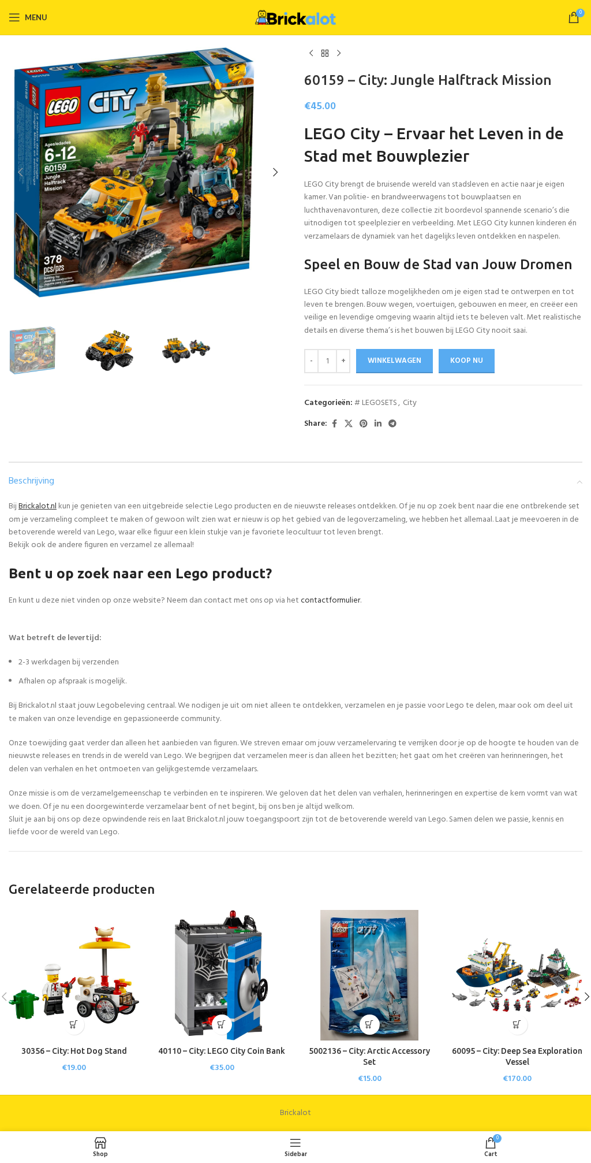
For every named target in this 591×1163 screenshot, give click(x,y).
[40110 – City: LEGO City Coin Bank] (221, 975)
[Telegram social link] (392, 424)
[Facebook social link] (334, 424)
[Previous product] (311, 54)
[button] (20, 172)
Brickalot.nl (37, 506)
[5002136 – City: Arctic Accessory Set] (369, 975)
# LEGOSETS (375, 403)
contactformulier (330, 600)
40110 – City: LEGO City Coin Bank (221, 1051)
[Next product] (339, 54)
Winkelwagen (394, 361)
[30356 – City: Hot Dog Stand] (74, 975)
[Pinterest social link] (363, 424)
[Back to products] (325, 54)
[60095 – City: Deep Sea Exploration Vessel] (517, 975)
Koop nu (466, 361)
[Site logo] (295, 17)
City (410, 403)
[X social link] (348, 424)
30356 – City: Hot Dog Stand (74, 1051)
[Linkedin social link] (378, 424)
